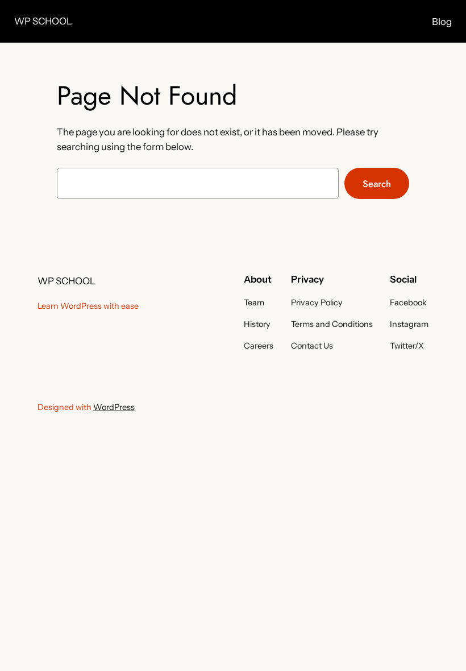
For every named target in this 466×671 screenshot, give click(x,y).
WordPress (114, 407)
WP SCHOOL (43, 21)
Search (377, 183)
